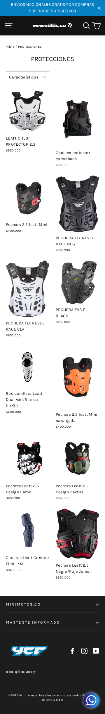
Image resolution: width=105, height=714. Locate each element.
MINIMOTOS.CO (23, 604)
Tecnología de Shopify (21, 672)
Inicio (10, 47)
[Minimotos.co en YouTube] (96, 650)
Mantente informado (33, 622)
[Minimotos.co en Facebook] (72, 650)
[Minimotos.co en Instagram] (84, 650)
